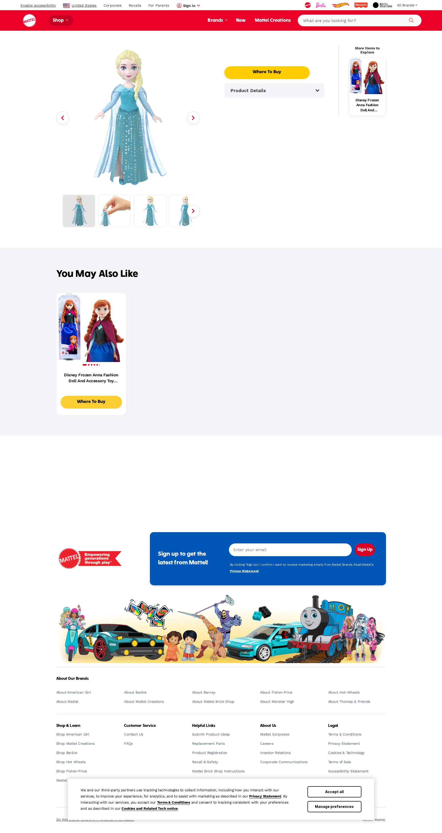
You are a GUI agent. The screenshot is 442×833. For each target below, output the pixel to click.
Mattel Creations (273, 20)
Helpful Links (203, 726)
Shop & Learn (68, 726)
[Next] (193, 118)
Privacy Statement (265, 796)
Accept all (334, 792)
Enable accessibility (38, 5)
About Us (268, 726)
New (241, 20)
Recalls (135, 5)
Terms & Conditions (173, 802)
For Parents (158, 5)
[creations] (383, 5)
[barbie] (321, 5)
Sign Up (364, 550)
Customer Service (140, 726)
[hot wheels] (340, 5)
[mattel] (308, 5)
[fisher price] (361, 5)
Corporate (112, 5)
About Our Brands (72, 679)
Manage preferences (334, 806)
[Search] (410, 19)
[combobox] (360, 20)
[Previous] (62, 118)
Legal (333, 726)
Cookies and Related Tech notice (149, 808)
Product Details (248, 90)
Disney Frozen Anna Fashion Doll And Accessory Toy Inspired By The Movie (367, 105)
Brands (216, 20)
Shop (59, 20)
